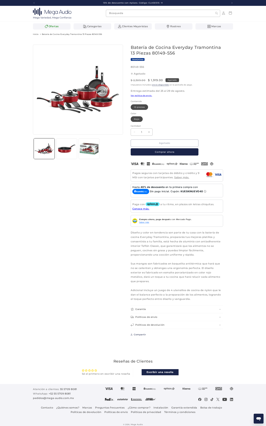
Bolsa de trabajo (211, 407)
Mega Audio (137, 424)
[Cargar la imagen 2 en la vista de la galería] (66, 148)
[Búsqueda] (216, 13)
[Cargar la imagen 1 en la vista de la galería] (44, 148)
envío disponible (160, 85)
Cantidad (136, 126)
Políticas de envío (116, 412)
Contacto (47, 407)
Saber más (144, 222)
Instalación (160, 407)
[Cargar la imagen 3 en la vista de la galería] (89, 148)
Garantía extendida (184, 407)
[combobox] (163, 13)
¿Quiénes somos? (67, 407)
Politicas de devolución (86, 412)
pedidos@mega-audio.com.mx (53, 398)
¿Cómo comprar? (139, 407)
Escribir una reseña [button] (160, 372)
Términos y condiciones (179, 412)
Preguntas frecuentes (110, 407)
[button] (230, 13)
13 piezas (141, 107)
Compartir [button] (140, 334)
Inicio (36, 34)
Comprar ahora (164, 151)
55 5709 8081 (68, 389)
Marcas (87, 407)
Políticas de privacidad (146, 412)
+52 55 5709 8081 (60, 393)
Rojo (138, 120)
